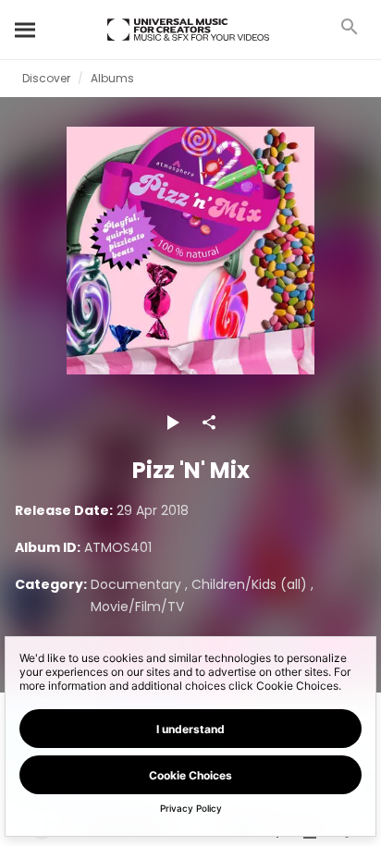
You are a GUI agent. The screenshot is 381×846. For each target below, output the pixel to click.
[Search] (26, 29)
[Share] (209, 422)
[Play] (172, 422)
